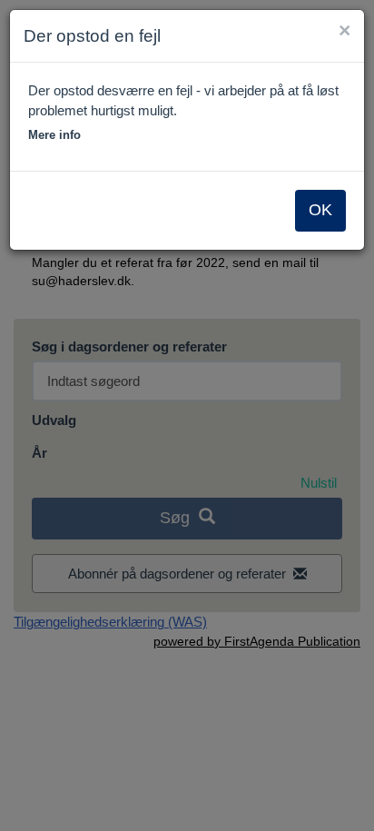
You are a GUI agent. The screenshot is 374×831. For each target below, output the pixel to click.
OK (320, 210)
